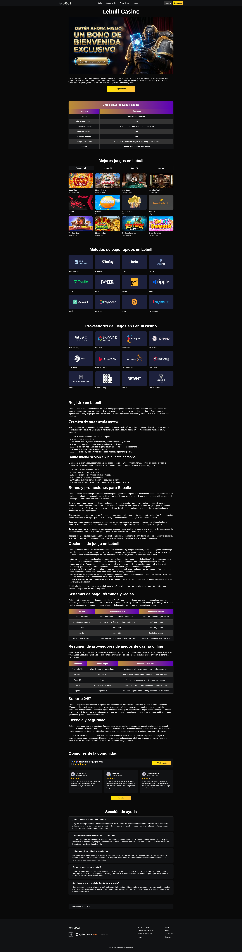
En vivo (106, 168)
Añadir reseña (161, 763)
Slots (159, 168)
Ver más (121, 798)
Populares (79, 168)
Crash (133, 168)
